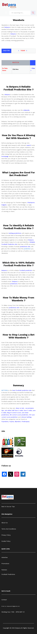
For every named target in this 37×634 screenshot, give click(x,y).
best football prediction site (21, 390)
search (29, 145)
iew (34, 68)
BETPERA (4, 390)
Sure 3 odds (28, 410)
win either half (9, 410)
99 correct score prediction (19, 415)
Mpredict (18, 421)
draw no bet (20, 408)
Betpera (7, 27)
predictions (14, 283)
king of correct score (14, 412)
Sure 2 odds (19, 410)
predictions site (25, 246)
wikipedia (26, 110)
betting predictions (15, 233)
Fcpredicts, (5, 421)
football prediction (25, 270)
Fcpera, (12, 421)
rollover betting (26, 417)
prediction (27, 249)
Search (33, 13)
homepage (4, 156)
